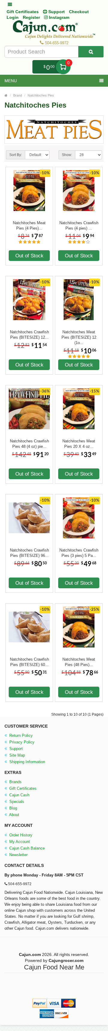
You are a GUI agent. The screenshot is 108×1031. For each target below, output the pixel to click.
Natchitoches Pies (41, 95)
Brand (17, 95)
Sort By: (15, 155)
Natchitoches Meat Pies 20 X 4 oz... (78, 444)
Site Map (16, 755)
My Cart (63, 66)
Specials (16, 801)
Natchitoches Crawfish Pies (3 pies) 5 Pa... (78, 553)
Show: (67, 155)
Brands (15, 782)
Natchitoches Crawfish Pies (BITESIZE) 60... (29, 662)
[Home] (6, 95)
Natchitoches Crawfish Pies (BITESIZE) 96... (29, 553)
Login (13, 17)
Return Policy (20, 735)
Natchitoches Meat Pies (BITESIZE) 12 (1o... (79, 335)
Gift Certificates (23, 11)
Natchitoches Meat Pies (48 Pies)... (78, 662)
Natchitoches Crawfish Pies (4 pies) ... (78, 225)
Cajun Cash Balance (26, 848)
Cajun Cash (18, 795)
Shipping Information (26, 762)
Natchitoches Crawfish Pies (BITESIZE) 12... (29, 335)
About (13, 814)
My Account (19, 841)
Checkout (79, 11)
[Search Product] (91, 51)
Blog (12, 808)
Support (15, 748)
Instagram (58, 17)
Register (31, 17)
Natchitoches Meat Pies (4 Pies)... (29, 225)
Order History (20, 835)
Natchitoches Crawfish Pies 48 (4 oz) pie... (29, 444)
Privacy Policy (21, 742)
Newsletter (18, 855)
